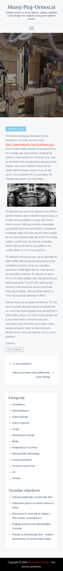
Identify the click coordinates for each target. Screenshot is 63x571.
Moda (15, 441)
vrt (13, 472)
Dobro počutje (20, 416)
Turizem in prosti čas (23, 465)
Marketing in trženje (23, 435)
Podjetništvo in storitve (24, 447)
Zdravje (11, 343)
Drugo (15, 429)
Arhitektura (18, 404)
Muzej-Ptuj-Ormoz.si (31, 7)
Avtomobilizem (20, 410)
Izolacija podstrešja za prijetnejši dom (32, 497)
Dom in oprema (20, 422)
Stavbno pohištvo (21, 459)
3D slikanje (14, 349)
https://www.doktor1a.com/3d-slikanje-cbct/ (30, 144)
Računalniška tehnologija (26, 453)
